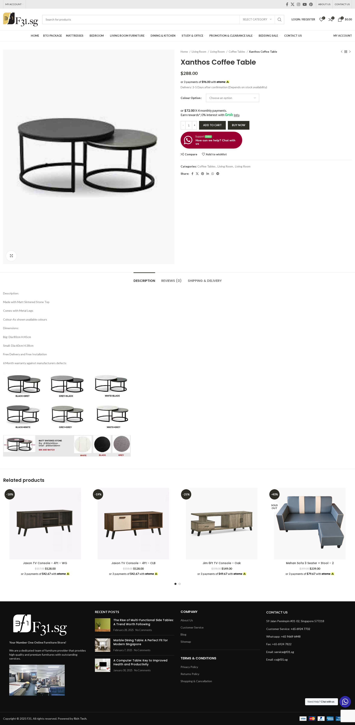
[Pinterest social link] (311, 4)
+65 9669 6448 (291, 636)
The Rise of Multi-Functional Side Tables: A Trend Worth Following (143, 622)
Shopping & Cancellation (196, 681)
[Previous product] (342, 52)
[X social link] (292, 4)
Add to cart (212, 125)
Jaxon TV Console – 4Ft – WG (45, 563)
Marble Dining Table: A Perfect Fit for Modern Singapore (140, 642)
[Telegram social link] (217, 173)
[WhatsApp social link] (212, 173)
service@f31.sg (284, 652)
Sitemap (186, 641)
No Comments (143, 630)
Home (184, 51)
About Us (187, 620)
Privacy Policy (189, 667)
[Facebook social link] (287, 4)
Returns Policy (190, 674)
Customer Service (192, 627)
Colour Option (191, 98)
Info (237, 115)
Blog (183, 634)
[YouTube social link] (304, 4)
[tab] (144, 278)
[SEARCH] (279, 19)
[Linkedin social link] (207, 173)
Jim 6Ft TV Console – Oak (222, 563)
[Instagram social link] (298, 4)
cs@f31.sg (281, 659)
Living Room (199, 51)
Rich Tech (80, 718)
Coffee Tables (237, 51)
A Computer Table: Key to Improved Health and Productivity (140, 662)
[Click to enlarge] (11, 256)
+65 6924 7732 (300, 629)
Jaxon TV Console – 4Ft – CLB (133, 563)
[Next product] (350, 52)
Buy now (238, 125)
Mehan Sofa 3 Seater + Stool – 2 (310, 563)
